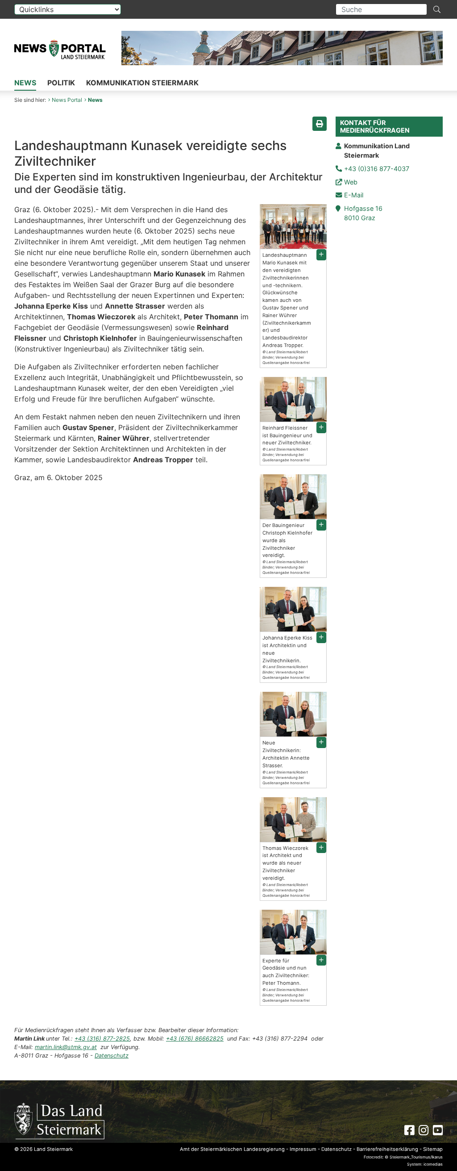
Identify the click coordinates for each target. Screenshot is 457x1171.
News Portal (67, 99)
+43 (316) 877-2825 (102, 1038)
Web (350, 182)
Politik (61, 82)
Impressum (303, 1149)
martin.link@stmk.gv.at (66, 1047)
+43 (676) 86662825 (195, 1038)
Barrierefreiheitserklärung (387, 1149)
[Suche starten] (437, 9)
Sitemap (433, 1149)
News (25, 82)
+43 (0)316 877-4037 (376, 168)
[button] (321, 254)
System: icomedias (425, 1164)
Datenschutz (112, 1055)
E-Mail (353, 195)
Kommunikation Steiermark (142, 82)
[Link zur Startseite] (59, 1120)
